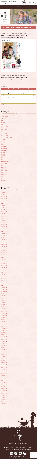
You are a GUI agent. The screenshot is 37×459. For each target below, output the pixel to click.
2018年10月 (4, 341)
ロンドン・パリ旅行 (6, 137)
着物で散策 (4, 170)
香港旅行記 (4, 181)
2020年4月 (4, 302)
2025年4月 (4, 207)
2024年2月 (4, 222)
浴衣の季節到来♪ (5, 161)
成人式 (3, 152)
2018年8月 (4, 345)
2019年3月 (4, 330)
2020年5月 (4, 300)
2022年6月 (4, 255)
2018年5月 (4, 352)
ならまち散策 (4, 127)
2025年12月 (4, 196)
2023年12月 (4, 224)
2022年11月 (4, 246)
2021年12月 (4, 265)
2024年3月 (4, 220)
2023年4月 (4, 237)
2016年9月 (4, 395)
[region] (18, 16)
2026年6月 (4, 192)
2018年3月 (4, 356)
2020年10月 (4, 291)
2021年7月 (4, 272)
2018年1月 (4, 360)
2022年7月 (4, 252)
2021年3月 (4, 281)
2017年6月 (4, 376)
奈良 (2, 144)
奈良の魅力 (4, 150)
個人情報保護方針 (26, 449)
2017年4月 (4, 380)
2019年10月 (4, 315)
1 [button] (15, 22)
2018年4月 (4, 354)
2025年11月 (4, 199)
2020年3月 (4, 304)
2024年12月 (4, 211)
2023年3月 (4, 240)
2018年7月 (4, 347)
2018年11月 (4, 339)
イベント (3, 131)
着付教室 (3, 168)
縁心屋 (3, 176)
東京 (2, 157)
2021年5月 (4, 276)
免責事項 (16, 449)
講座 (2, 178)
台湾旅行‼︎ (4, 139)
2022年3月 (4, 259)
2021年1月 (4, 285)
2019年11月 (4, 313)
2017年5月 (4, 378)
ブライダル (4, 133)
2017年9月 (4, 369)
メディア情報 (4, 135)
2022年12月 (4, 244)
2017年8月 (4, 371)
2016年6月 (4, 401)
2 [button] (17, 22)
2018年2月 (4, 358)
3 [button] (19, 22)
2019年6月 (4, 324)
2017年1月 (4, 386)
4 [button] (21, 22)
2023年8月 (4, 231)
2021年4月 (4, 278)
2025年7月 (4, 203)
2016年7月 (4, 399)
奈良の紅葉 (4, 148)
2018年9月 (4, 343)
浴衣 (2, 159)
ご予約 (29, 447)
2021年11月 (4, 268)
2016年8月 (4, 397)
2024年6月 (4, 218)
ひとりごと (4, 129)
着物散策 (3, 174)
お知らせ (3, 118)
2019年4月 (4, 328)
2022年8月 (4, 250)
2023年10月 (4, 227)
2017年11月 (4, 365)
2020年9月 (4, 293)
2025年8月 (4, 201)
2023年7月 (4, 233)
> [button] (34, 16)
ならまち (3, 124)
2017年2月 (4, 384)
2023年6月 (4, 235)
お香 (2, 120)
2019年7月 (4, 322)
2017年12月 (4, 363)
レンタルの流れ (8, 447)
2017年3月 (4, 382)
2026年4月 (4, 194)
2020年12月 (4, 287)
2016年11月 (4, 391)
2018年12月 (4, 337)
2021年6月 (4, 274)
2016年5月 (4, 404)
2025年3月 (4, 209)
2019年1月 (4, 334)
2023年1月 (4, 242)
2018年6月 (4, 350)
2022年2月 (4, 261)
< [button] (2, 16)
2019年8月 (4, 319)
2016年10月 (4, 393)
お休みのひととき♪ (6, 116)
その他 (3, 122)
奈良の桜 (3, 146)
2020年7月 (4, 296)
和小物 (3, 142)
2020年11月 (4, 289)
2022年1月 (4, 263)
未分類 (3, 155)
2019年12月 (4, 311)
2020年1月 (4, 309)
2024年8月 (4, 214)
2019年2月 (4, 332)
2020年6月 (4, 298)
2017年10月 (4, 367)
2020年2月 (4, 306)
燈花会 (3, 165)
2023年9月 (4, 229)
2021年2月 (4, 283)
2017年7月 (4, 373)
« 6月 (2, 104)
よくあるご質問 (20, 447)
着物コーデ (4, 172)
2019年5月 (4, 326)
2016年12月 (4, 388)
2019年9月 (4, 317)
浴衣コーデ (4, 163)
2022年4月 (4, 257)
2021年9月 (4, 270)
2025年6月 (4, 205)
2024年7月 (4, 216)
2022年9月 (4, 248)
